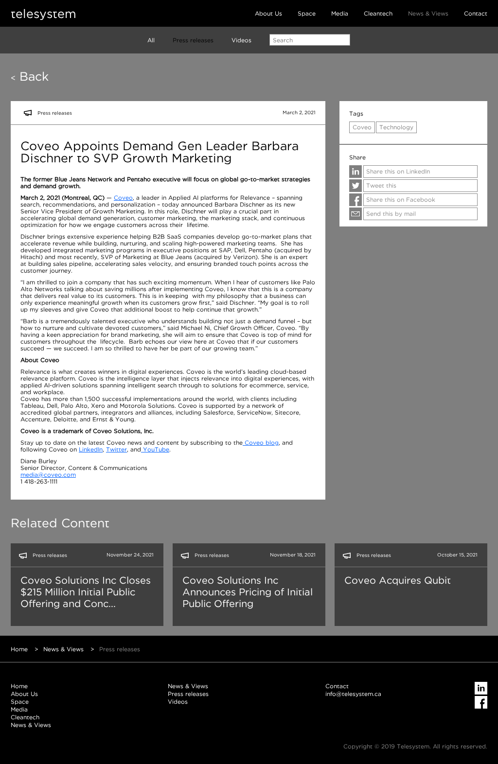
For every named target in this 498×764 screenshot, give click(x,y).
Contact (475, 13)
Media (339, 13)
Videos (241, 40)
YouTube (155, 449)
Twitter (116, 449)
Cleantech (378, 13)
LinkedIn (91, 449)
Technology (396, 127)
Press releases (193, 40)
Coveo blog (261, 442)
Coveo (123, 197)
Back (30, 76)
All (151, 40)
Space (307, 13)
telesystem (43, 13)
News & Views (428, 13)
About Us (268, 13)
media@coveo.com (48, 474)
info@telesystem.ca (353, 694)
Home (19, 649)
